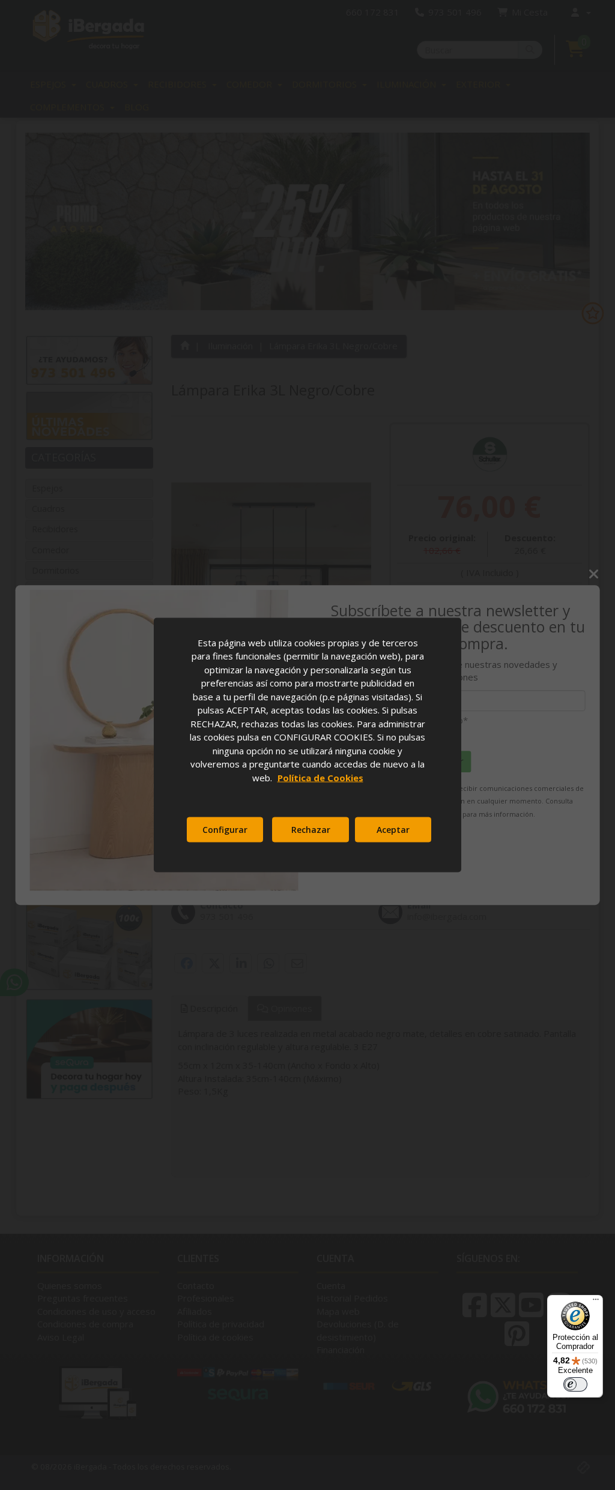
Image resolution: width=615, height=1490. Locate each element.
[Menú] (596, 1302)
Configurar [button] (224, 829)
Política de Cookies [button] (320, 777)
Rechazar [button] (310, 829)
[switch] (575, 1384)
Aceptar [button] (393, 829)
